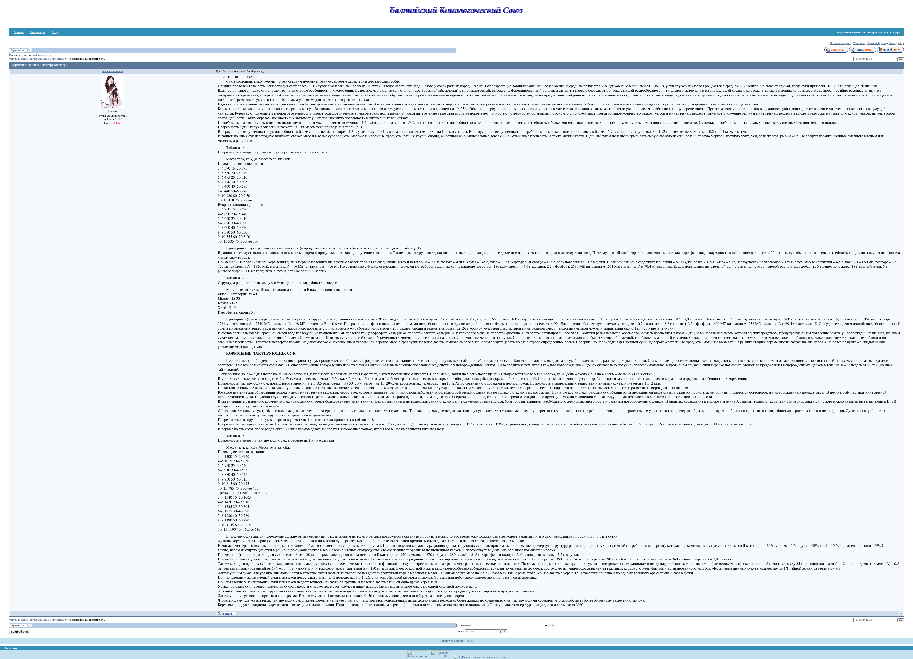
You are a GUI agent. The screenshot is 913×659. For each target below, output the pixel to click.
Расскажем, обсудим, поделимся (33, 58)
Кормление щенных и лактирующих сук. (85, 58)
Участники (859, 43)
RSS (900, 43)
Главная (19, 32)
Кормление (57, 58)
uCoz (470, 640)
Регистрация (37, 32)
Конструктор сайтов (451, 640)
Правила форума (876, 43)
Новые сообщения (840, 43)
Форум (12, 58)
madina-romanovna (42, 55)
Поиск (892, 43)
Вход (55, 32)
